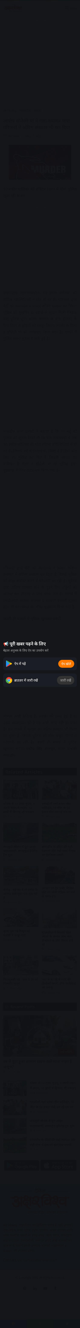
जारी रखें (65, 680)
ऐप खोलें (66, 664)
